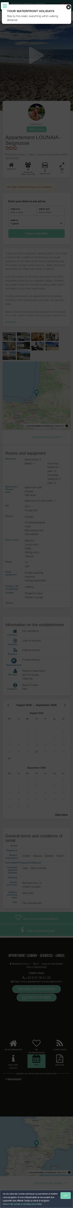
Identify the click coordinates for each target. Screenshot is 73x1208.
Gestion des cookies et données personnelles (22, 1204)
